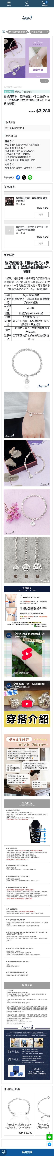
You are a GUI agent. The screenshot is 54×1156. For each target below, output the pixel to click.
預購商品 (8, 91)
